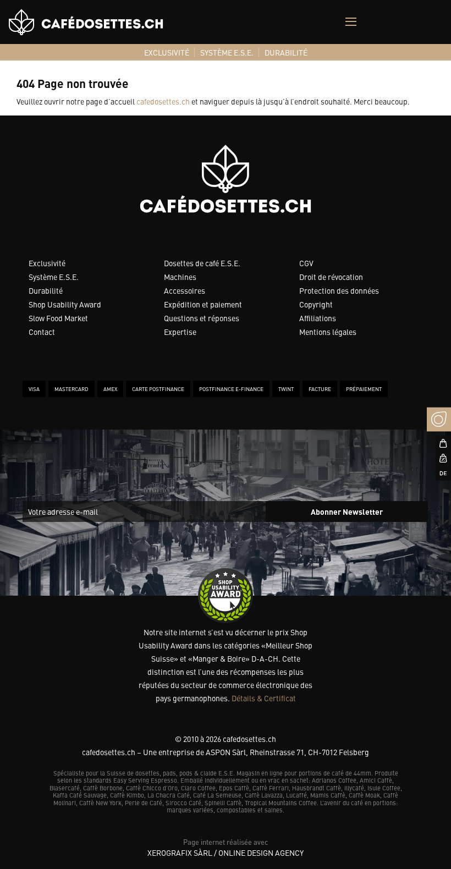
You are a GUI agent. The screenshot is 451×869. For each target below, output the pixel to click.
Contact (42, 331)
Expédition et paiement (203, 304)
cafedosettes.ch (163, 101)
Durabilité (46, 290)
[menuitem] (167, 52)
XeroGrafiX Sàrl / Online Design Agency (225, 852)
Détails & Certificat (264, 697)
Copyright (316, 304)
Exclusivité (47, 262)
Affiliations (317, 317)
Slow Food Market (58, 317)
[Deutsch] (439, 473)
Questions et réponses (201, 317)
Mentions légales (327, 331)
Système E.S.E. (54, 276)
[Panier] (439, 443)
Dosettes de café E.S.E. (202, 262)
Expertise (180, 331)
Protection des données (339, 290)
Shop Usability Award (65, 304)
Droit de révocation (331, 276)
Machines (180, 276)
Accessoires (184, 290)
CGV (306, 262)
